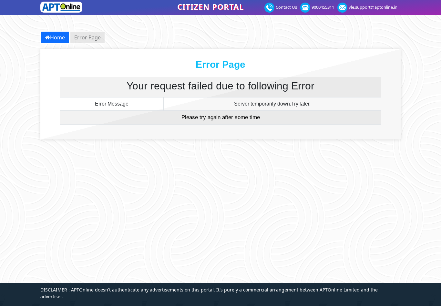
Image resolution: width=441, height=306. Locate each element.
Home (57, 37)
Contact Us (286, 7)
